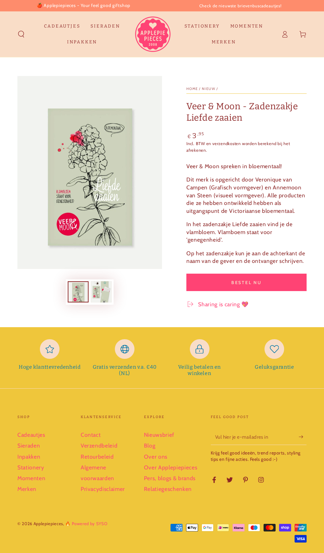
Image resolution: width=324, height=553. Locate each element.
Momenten (31, 478)
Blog (150, 445)
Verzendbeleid (99, 445)
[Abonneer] (303, 436)
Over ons (155, 456)
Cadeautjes (31, 434)
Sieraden (28, 445)
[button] (21, 34)
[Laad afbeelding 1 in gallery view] (78, 291)
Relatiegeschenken (168, 489)
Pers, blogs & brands (170, 478)
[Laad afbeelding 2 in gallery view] (101, 291)
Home (192, 88)
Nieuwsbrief (159, 434)
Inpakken (28, 456)
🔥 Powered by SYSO (86, 523)
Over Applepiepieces (170, 467)
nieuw (208, 88)
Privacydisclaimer (103, 489)
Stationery (30, 467)
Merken (26, 489)
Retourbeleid (97, 456)
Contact (91, 434)
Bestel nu (246, 282)
